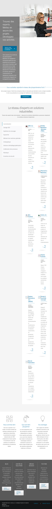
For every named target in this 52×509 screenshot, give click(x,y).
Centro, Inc (44, 215)
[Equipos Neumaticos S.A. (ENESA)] (27, 297)
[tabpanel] (36, 263)
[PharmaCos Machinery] (39, 171)
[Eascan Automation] (27, 361)
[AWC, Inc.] (27, 126)
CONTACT (36, 503)
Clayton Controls (43, 255)
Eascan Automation (31, 361)
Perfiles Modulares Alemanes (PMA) (44, 128)
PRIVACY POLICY (46, 503)
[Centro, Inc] (39, 215)
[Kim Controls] (27, 215)
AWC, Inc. (30, 126)
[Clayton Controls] (39, 255)
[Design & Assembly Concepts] (39, 297)
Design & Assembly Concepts (43, 298)
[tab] (12, 124)
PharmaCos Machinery (44, 171)
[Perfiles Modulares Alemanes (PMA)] (39, 126)
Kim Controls (30, 215)
